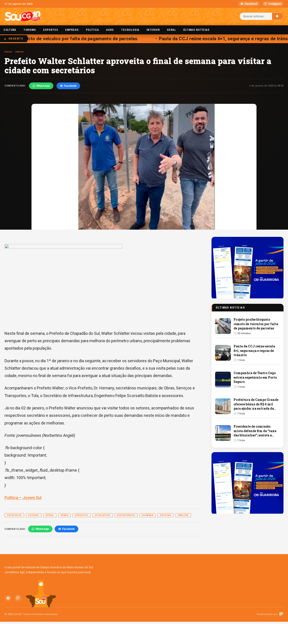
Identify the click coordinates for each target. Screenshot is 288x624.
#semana (147, 515)
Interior (153, 29)
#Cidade (33, 515)
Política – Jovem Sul (22, 497)
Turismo (29, 29)
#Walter (183, 515)
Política (92, 29)
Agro (110, 29)
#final (50, 515)
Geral (171, 29)
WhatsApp (43, 85)
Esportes (50, 29)
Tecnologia (130, 29)
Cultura (10, 29)
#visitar (165, 515)
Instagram (274, 3)
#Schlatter (102, 515)
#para (64, 515)
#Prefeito (81, 515)
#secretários (126, 515)
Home (8, 51)
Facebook (251, 3)
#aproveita (14, 515)
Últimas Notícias (196, 29)
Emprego (72, 29)
